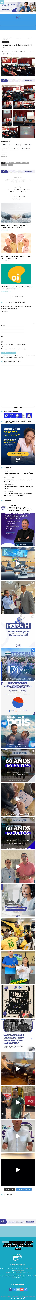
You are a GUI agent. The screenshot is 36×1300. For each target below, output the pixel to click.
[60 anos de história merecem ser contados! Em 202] (18, 833)
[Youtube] (22, 1289)
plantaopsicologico (11, 162)
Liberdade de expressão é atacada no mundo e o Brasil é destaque (18, 189)
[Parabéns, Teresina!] (18, 664)
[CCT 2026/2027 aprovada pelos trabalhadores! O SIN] (18, 698)
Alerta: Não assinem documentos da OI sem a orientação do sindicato (17, 288)
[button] (12, 93)
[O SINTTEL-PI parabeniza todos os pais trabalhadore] (18, 731)
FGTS (27, 1242)
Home (3, 38)
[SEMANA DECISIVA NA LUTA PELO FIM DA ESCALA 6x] (18, 1136)
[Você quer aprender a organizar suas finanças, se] (18, 529)
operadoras (8, 1244)
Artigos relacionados (17, 196)
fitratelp (18, 1248)
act (23, 1242)
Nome (3, 325)
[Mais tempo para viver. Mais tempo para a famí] (18, 1035)
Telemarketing (22, 1246)
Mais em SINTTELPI (17, 199)
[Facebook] (10, 1289)
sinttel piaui (7, 1246)
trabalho (21, 1244)
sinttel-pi (4, 165)
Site (2, 336)
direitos (30, 1246)
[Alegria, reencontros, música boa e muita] (18, 934)
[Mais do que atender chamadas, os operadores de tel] (18, 900)
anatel (11, 1242)
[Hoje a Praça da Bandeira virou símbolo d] (18, 1102)
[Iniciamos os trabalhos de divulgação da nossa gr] (18, 799)
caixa (29, 1244)
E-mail (3, 331)
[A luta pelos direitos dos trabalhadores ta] (18, 1068)
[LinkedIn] (18, 1289)
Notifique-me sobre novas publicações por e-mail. (13, 348)
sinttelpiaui (18, 1242)
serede (15, 1244)
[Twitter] (14, 1289)
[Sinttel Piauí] (18, 15)
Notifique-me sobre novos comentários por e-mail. (13, 344)
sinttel (26, 162)
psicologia (20, 162)
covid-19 (14, 1246)
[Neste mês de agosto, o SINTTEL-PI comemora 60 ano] (18, 563)
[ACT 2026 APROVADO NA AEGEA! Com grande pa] (18, 1169)
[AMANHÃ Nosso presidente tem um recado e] (18, 967)
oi (25, 1244)
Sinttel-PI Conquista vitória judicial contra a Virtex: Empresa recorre (16, 257)
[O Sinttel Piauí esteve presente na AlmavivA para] (18, 866)
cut (32, 1242)
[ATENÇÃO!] (18, 630)
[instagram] (25, 1289)
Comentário (4, 311)
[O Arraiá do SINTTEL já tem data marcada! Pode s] (18, 1001)
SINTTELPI (9, 38)
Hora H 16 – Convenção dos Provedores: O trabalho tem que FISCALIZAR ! (16, 226)
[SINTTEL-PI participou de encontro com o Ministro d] (18, 597)
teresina (10, 165)
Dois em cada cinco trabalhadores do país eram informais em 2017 (18, 179)
